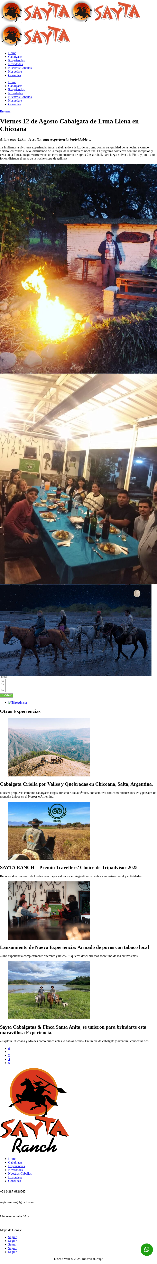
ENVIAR (7, 695)
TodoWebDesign (92, 1259)
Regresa (5, 111)
